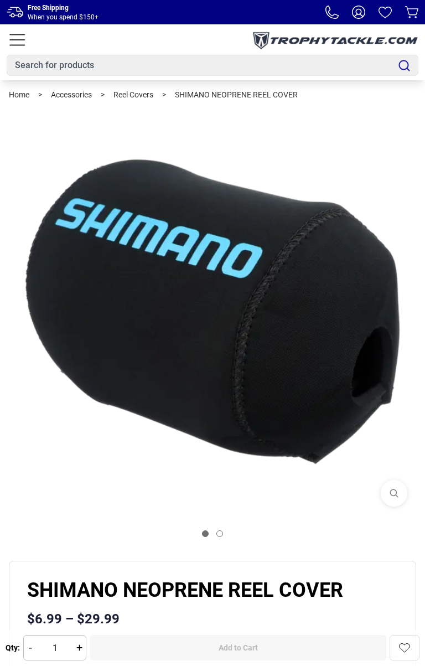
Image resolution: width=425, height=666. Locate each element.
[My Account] (358, 12)
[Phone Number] (332, 12)
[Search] (404, 65)
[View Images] (394, 493)
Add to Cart (238, 647)
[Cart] (411, 12)
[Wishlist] (385, 12)
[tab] (205, 533)
